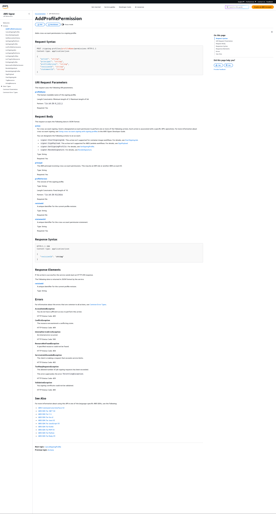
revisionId (46, 67)
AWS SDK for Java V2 (46, 420)
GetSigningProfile (87, 146)
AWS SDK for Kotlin (45, 427)
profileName (40, 92)
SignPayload (123, 143)
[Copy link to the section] (33, 42)
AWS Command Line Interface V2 (51, 408)
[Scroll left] (90, 7)
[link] (54, 14)
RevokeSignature (85, 150)
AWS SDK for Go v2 (45, 417)
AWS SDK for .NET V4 (46, 411)
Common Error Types (98, 304)
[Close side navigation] (29, 14)
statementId (47, 69)
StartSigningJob (131, 140)
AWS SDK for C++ (45, 414)
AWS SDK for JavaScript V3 (49, 423)
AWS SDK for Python (46, 433)
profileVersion (48, 64)
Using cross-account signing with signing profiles (78, 131)
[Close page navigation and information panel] (271, 32)
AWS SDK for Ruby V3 (46, 436)
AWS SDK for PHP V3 (46, 430)
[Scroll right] (145, 7)
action (44, 59)
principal (46, 62)
